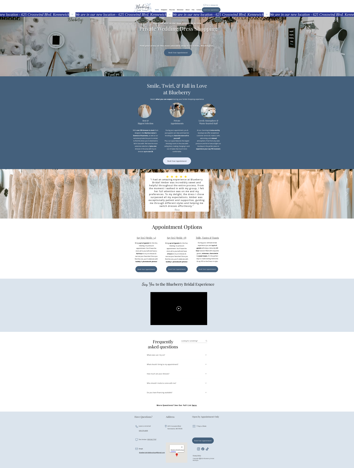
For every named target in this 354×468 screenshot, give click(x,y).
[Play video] (179, 308)
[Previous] (7, 194)
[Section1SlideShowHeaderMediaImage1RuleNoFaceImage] (174, 213)
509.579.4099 (143, 431)
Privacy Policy (197, 455)
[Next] (347, 194)
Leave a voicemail (145, 426)
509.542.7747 (214, 5)
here (194, 405)
